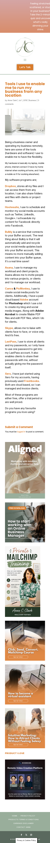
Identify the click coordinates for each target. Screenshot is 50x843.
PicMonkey (23, 288)
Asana (9, 267)
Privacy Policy (28, 816)
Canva (9, 288)
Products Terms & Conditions (23, 819)
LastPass (10, 341)
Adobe (24, 299)
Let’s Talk (25, 67)
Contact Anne (24, 827)
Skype (9, 328)
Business (32, 100)
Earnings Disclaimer (24, 823)
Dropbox (10, 186)
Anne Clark (12, 100)
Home (14, 816)
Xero (8, 373)
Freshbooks (31, 381)
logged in (21, 431)
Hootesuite (12, 207)
